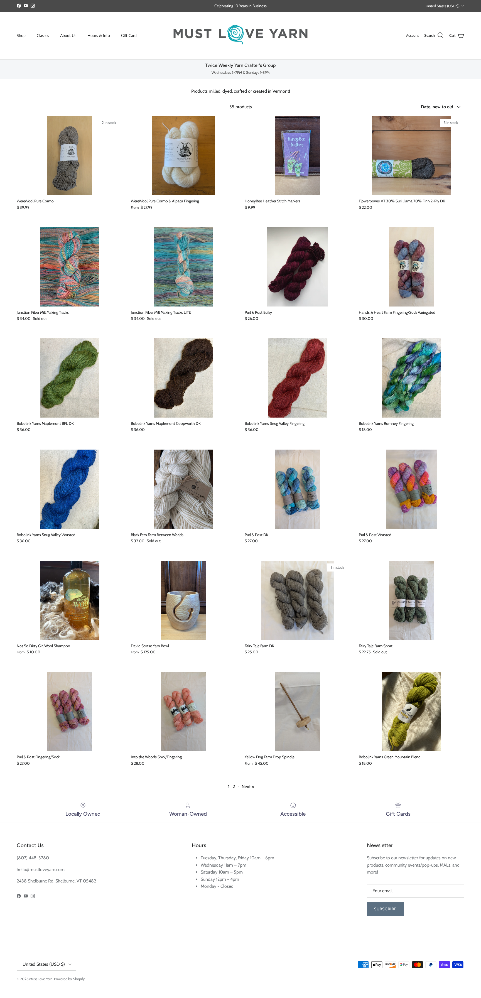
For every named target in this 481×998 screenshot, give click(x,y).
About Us (68, 35)
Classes (43, 35)
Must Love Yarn (40, 979)
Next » (248, 786)
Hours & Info (98, 35)
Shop (21, 35)
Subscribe (385, 908)
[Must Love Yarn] (240, 35)
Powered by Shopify (69, 979)
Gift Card (129, 35)
